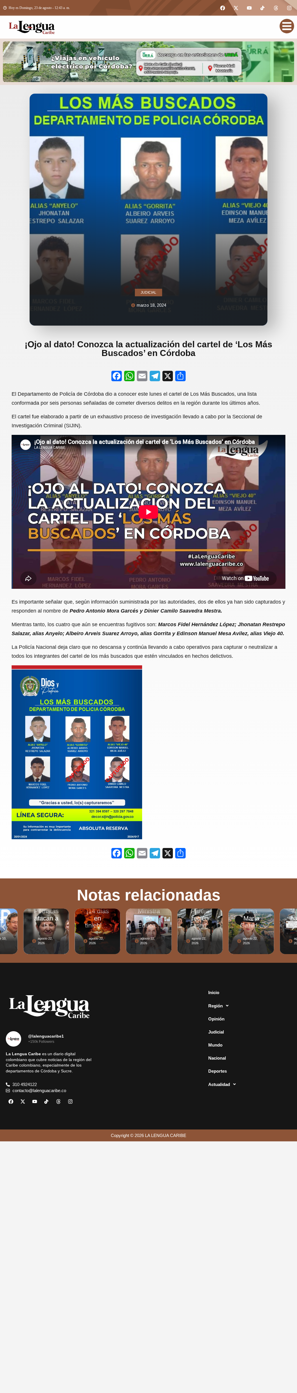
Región (215, 1005)
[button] (3, 927)
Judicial (216, 1031)
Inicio (213, 992)
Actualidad (219, 1084)
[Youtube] (249, 8)
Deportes (217, 1071)
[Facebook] (222, 8)
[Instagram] (289, 8)
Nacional (217, 1058)
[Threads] (276, 8)
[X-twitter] (236, 8)
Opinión (216, 1018)
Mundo (215, 1045)
